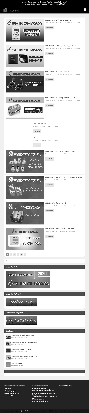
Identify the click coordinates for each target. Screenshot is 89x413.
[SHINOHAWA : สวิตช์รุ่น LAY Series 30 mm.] (25, 161)
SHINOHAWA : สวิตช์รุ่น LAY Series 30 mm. (60, 151)
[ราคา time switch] (8, 364)
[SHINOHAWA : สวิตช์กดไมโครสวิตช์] (25, 82)
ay (37, 126)
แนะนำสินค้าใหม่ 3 (69, 74)
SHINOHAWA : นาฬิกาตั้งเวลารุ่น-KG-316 (58, 20)
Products (49, 126)
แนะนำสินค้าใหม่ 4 (69, 48)
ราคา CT (36, 137)
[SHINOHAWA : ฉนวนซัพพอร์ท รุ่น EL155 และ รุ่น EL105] (25, 187)
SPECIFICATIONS (52, 411)
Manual (61, 411)
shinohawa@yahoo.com (11, 395)
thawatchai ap (53, 22)
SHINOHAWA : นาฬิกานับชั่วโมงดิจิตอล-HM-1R (60, 46)
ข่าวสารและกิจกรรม (67, 385)
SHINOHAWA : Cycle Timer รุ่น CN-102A (59, 229)
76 (21, 254)
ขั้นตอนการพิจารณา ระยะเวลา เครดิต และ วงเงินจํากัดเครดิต (44, 394)
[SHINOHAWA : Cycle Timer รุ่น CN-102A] (25, 239)
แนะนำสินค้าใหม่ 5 (69, 22)
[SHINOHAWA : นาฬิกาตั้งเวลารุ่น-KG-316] (25, 30)
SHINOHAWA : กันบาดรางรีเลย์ (55, 203)
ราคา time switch (39, 124)
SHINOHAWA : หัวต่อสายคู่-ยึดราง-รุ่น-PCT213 (60, 98)
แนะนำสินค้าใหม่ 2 (69, 100)
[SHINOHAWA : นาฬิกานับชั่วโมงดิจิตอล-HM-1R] (25, 56)
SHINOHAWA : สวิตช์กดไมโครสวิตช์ (57, 72)
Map (80, 411)
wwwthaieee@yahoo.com (12, 393)
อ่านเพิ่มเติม (49, 27)
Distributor (67, 411)
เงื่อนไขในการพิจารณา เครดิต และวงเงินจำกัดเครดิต (44, 397)
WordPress (33, 411)
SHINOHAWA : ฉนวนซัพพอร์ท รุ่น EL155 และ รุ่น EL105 (63, 177)
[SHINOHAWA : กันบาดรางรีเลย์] (25, 213)
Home (38, 411)
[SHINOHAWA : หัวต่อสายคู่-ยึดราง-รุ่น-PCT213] (25, 108)
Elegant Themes (16, 411)
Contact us (75, 411)
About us (43, 411)
